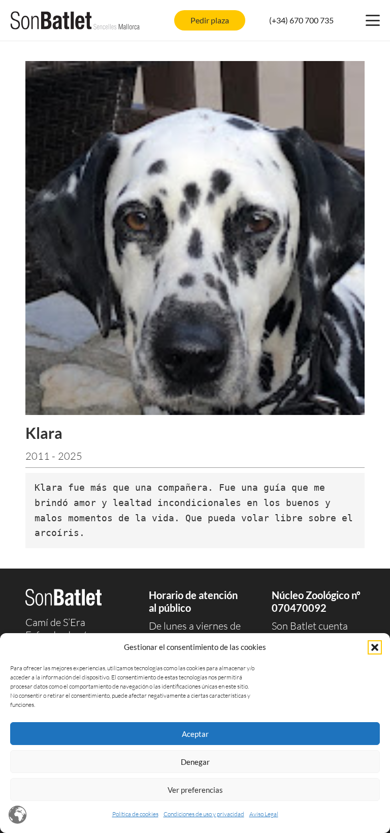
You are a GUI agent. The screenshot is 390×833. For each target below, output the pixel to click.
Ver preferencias (195, 789)
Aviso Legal (263, 814)
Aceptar (195, 733)
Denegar (195, 761)
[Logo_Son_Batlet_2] (75, 20)
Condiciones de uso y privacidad (204, 814)
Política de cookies (135, 814)
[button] (375, 647)
